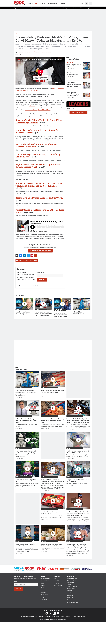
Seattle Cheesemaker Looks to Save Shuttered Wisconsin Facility (52, 545)
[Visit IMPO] (53, 569)
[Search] (86, 3)
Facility (44, 416)
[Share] (20, 255)
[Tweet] (28, 255)
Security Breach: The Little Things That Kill (23, 313)
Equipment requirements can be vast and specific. (26, 425)
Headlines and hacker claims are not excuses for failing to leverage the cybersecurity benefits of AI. (27, 485)
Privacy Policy (55, 616)
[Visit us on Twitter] (50, 613)
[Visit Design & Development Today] (19, 569)
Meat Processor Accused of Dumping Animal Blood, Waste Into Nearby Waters (72, 94)
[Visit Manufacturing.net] (76, 569)
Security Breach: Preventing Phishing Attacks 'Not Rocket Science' (61, 314)
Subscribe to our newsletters (40, 251)
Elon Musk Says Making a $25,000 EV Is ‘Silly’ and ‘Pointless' (38, 155)
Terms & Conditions (65, 616)
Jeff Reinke (36, 52)
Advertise (34, 616)
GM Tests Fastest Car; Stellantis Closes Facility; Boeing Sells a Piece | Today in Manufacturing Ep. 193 (43, 313)
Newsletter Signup (26, 616)
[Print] (17, 255)
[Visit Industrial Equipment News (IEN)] (41, 569)
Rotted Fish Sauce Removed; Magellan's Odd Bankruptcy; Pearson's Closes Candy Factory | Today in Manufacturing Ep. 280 (52, 481)
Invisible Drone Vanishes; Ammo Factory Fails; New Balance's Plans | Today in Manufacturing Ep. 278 (77, 546)
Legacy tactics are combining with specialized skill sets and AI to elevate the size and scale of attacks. (27, 549)
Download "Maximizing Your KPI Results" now (37, 110)
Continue (42, 280)
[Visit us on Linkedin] (54, 613)
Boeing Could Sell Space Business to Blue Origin (39, 197)
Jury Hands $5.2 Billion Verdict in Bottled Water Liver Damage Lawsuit (39, 121)
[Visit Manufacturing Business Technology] (87, 569)
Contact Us (47, 616)
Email (15, 581)
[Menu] (90, 3)
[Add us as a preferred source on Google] (35, 255)
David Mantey (28, 52)
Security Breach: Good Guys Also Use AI (27, 480)
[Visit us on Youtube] (58, 613)
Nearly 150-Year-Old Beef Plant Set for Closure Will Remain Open (78, 452)
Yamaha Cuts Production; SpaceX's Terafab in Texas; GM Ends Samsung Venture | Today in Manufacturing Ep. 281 (77, 420)
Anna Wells (21, 52)
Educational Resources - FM (59, 310)
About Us (41, 616)
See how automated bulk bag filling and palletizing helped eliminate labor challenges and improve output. (27, 394)
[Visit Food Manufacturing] (30, 569)
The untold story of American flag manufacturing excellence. (49, 393)
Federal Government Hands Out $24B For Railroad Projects (40, 211)
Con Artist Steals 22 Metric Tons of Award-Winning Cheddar (37, 131)
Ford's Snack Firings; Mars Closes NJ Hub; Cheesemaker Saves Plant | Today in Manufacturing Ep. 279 (78, 513)
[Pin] (32, 255)
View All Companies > (78, 112)
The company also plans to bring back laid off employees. (53, 548)
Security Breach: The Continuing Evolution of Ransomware (25, 545)
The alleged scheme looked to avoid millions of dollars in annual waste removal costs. (52, 425)
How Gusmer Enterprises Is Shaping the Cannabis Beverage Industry (26, 452)
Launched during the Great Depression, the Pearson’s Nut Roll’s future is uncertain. (52, 516)
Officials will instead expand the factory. (76, 483)
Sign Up (18, 589)
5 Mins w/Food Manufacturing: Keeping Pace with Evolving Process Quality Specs (73, 84)
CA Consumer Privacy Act (78, 616)
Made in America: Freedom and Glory (72, 73)
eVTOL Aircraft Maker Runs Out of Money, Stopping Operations (37, 145)
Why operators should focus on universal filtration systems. (26, 455)
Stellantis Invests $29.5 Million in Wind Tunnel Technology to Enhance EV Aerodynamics (39, 184)
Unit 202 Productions (45, 52)
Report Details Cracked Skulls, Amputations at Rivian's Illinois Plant (38, 165)
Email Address (41, 272)
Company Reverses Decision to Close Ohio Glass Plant (77, 480)
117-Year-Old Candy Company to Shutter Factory (51, 513)
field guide (32, 106)
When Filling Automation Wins (74, 65)
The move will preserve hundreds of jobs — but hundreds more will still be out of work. (77, 455)
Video (17, 33)
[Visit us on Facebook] (47, 613)
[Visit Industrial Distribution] (64, 569)
